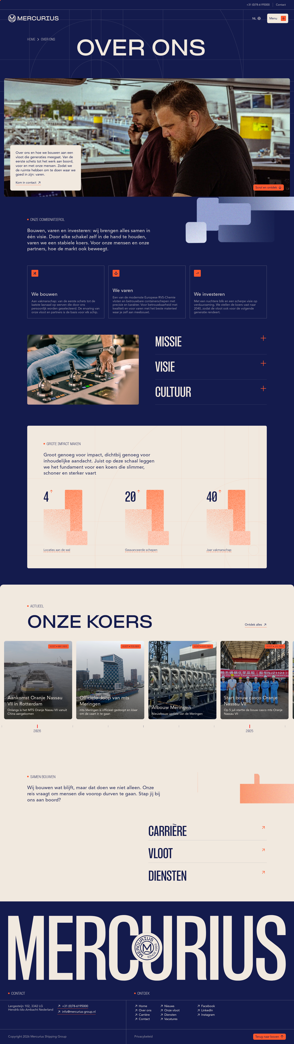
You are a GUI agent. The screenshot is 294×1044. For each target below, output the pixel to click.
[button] (256, 18)
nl (254, 18)
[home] (33, 18)
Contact (281, 4)
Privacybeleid (143, 1037)
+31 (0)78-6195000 (258, 4)
